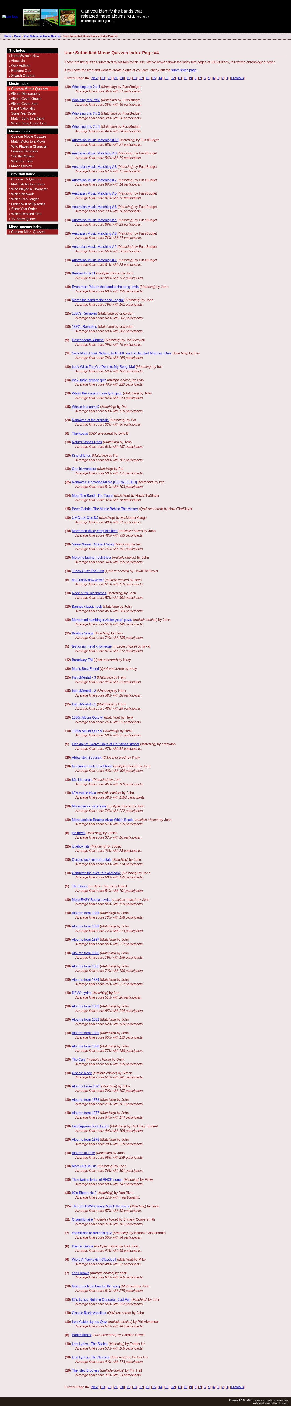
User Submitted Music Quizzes (42, 36)
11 (179, 78)
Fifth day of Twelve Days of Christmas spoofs (105, 744)
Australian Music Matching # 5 (94, 193)
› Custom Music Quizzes (28, 89)
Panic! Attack (81, 1335)
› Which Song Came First (28, 123)
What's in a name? (85, 407)
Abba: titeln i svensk (87, 757)
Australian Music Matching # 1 (94, 260)
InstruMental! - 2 (84, 691)
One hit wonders (84, 469)
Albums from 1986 (85, 953)
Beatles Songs (82, 633)
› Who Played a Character (28, 146)
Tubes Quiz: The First (88, 571)
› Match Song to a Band (26, 118)
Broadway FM (82, 660)
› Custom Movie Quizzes (27, 136)
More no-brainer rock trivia (91, 557)
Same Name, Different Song (93, 544)
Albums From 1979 (86, 1086)
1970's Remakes (84, 326)
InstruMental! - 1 (84, 704)
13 (166, 78)
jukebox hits (81, 846)
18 (135, 78)
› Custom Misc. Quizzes (27, 232)
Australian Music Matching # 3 (94, 233)
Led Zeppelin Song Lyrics (90, 1126)
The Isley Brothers (85, 1370)
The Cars (79, 1059)
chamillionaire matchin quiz (92, 1233)
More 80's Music (84, 1166)
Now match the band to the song (96, 1286)
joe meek (78, 833)
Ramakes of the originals (90, 420)
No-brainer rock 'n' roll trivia (92, 766)
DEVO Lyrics (81, 993)
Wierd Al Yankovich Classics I (94, 1259)
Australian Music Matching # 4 (94, 220)
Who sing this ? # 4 (86, 87)
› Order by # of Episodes (27, 204)
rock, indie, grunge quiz (89, 380)
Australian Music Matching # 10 (95, 140)
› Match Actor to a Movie (27, 141)
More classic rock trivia (89, 806)
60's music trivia (84, 793)
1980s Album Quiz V (87, 731)
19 (128, 78)
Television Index (22, 174)
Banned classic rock (87, 606)
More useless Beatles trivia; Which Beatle (102, 820)
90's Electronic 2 (84, 1193)
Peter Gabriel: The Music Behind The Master (105, 509)
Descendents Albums (88, 340)
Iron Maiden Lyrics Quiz (89, 1322)
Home (7, 36)
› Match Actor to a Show (27, 184)
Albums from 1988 (85, 926)
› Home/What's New (24, 56)
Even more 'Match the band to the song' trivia (105, 287)
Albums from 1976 (85, 1139)
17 (141, 78)
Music (17, 36)
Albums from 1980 (85, 1046)
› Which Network (21, 194)
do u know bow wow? (88, 580)
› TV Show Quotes (23, 219)
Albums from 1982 (85, 1019)
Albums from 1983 (85, 1006)
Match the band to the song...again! (98, 300)
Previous (237, 78)
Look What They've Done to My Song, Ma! (103, 367)
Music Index (18, 83)
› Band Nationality (22, 108)
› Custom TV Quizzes (25, 179)
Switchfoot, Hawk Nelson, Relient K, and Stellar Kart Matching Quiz (121, 353)
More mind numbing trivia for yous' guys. (102, 620)
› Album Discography (24, 93)
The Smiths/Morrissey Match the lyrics (100, 1206)
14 (160, 78)
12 (173, 78)
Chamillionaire (82, 1219)
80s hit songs (82, 779)
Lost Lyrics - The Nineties (91, 1357)
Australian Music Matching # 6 (94, 207)
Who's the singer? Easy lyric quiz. (97, 393)
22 (109, 78)
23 (103, 78)
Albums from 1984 (85, 979)
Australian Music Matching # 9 (94, 153)
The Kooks (80, 433)
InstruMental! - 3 (84, 677)
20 (122, 78)
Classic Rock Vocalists (89, 1313)
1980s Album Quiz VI (87, 717)
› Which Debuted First (25, 214)
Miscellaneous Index (25, 227)
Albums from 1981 (85, 1033)
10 (185, 78)
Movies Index (19, 131)
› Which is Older (21, 161)
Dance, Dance (82, 1246)
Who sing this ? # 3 (86, 100)
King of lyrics (81, 455)
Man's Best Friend (85, 669)
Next (94, 78)
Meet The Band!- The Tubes (92, 495)
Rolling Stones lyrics (87, 442)
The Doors (80, 886)
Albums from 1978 (85, 1099)
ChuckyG (283, 1403)
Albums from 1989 (85, 913)
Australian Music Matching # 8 (94, 167)
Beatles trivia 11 (83, 273)
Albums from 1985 (85, 966)
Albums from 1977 (85, 1113)
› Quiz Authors (19, 65)
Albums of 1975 (83, 1153)
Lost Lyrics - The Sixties (90, 1344)
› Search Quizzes (22, 75)
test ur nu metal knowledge (92, 646)
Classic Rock (82, 1073)
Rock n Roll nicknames (89, 593)
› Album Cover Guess (25, 98)
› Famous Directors (23, 151)
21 (116, 78)
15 (154, 78)
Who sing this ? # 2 (86, 113)
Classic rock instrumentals (91, 859)
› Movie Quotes (20, 166)
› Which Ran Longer (24, 199)
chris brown (80, 1273)
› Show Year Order (23, 209)
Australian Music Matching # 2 (94, 246)
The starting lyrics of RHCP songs (97, 1179)
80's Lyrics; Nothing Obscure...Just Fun (101, 1299)
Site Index (17, 50)
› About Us (17, 61)
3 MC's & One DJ (85, 518)
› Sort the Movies (22, 156)
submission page (183, 70)
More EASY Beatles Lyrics (91, 899)
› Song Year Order (22, 113)
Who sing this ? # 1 (86, 126)
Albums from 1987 (85, 939)
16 (147, 78)
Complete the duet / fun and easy (96, 873)
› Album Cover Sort (23, 103)
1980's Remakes (84, 313)
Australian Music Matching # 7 (94, 180)
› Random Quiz (20, 70)
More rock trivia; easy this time (95, 531)
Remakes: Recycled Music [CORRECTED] (104, 482)
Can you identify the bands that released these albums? (111, 13)
